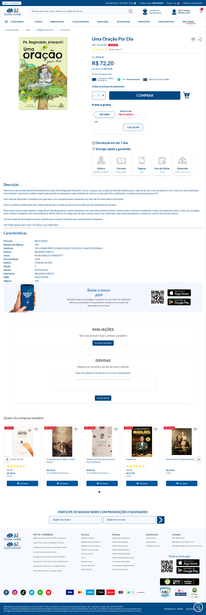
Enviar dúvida (103, 398)
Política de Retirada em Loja (123, 557)
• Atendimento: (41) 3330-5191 (119, 3)
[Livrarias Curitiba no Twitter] (31, 592)
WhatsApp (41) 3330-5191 (182, 542)
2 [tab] (102, 492)
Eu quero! (161, 520)
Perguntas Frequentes (121, 538)
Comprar (144, 95)
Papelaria (102, 21)
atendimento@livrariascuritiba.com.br (187, 546)
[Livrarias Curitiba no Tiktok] (23, 592)
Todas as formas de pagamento (108, 86)
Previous (7, 459)
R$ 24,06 (108, 68)
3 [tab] (105, 492)
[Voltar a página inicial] (12, 11)
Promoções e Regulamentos (123, 565)
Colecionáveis (80, 21)
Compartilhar (200, 40)
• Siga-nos (171, 3)
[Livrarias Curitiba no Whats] (40, 592)
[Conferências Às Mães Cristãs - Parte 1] (62, 442)
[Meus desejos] (36, 429)
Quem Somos (151, 542)
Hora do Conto (87, 554)
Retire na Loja (86, 561)
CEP (96, 122)
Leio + (83, 557)
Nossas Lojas (151, 538)
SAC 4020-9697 (178, 538)
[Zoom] (43, 73)
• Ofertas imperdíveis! (192, 3)
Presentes (144, 21)
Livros (38, 21)
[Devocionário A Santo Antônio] (181, 442)
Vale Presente (86, 569)
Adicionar (185, 95)
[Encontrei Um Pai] (22, 442)
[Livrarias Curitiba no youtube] (48, 592)
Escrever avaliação (103, 343)
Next (198, 459)
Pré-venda (188, 21)
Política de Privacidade (121, 554)
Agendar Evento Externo (90, 542)
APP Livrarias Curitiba (89, 550)
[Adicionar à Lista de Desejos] (193, 40)
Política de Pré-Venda (120, 550)
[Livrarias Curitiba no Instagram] (14, 592)
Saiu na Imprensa (88, 565)
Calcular (133, 127)
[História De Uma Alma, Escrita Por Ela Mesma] (102, 442)
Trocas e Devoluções (120, 569)
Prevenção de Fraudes (121, 561)
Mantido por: (173, 608)
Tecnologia (123, 21)
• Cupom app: (150, 3)
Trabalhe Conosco (153, 546)
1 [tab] (99, 492)
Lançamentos (166, 21)
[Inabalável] (142, 442)
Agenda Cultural (87, 538)
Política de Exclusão (120, 546)
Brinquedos (57, 21)
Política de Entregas (120, 542)
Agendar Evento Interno (90, 546)
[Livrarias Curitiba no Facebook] (6, 592)
